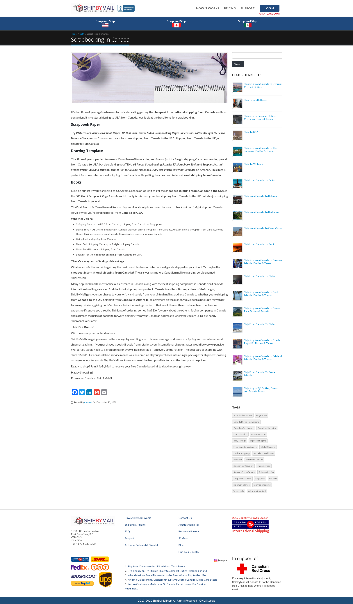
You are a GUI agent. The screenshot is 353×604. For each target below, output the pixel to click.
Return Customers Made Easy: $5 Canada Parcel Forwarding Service (167, 584)
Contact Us (185, 517)
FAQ (127, 531)
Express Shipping (258, 440)
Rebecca (88, 402)
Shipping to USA (266, 472)
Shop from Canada (242, 478)
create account (269, 13)
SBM (82, 34)
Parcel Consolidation (264, 453)
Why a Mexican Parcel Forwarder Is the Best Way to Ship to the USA (167, 575)
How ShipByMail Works (138, 517)
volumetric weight (257, 491)
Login (269, 8)
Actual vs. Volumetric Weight (141, 545)
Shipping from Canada (244, 472)
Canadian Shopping (267, 428)
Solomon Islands (241, 484)
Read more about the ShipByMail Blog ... (132, 588)
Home (74, 34)
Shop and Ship (105, 21)
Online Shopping (241, 453)
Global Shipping (268, 446)
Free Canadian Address (245, 446)
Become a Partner (189, 531)
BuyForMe (261, 415)
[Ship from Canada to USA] (80, 559)
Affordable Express (242, 415)
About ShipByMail (189, 524)
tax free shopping (262, 484)
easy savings (239, 440)
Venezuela (238, 491)
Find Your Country (189, 551)
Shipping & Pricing (135, 524)
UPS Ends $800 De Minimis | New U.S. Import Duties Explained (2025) (167, 570)
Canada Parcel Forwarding (246, 421)
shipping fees (263, 465)
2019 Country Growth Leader (250, 517)
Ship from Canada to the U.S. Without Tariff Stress (156, 566)
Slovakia (273, 478)
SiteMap (183, 538)
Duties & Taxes (258, 434)
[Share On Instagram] (220, 560)
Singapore (260, 478)
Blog (181, 545)
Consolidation (240, 434)
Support (248, 8)
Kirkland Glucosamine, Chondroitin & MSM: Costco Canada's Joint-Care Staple (172, 579)
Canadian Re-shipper (243, 428)
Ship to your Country (243, 465)
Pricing (230, 8)
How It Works (207, 8)
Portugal (237, 459)
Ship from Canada (254, 459)
